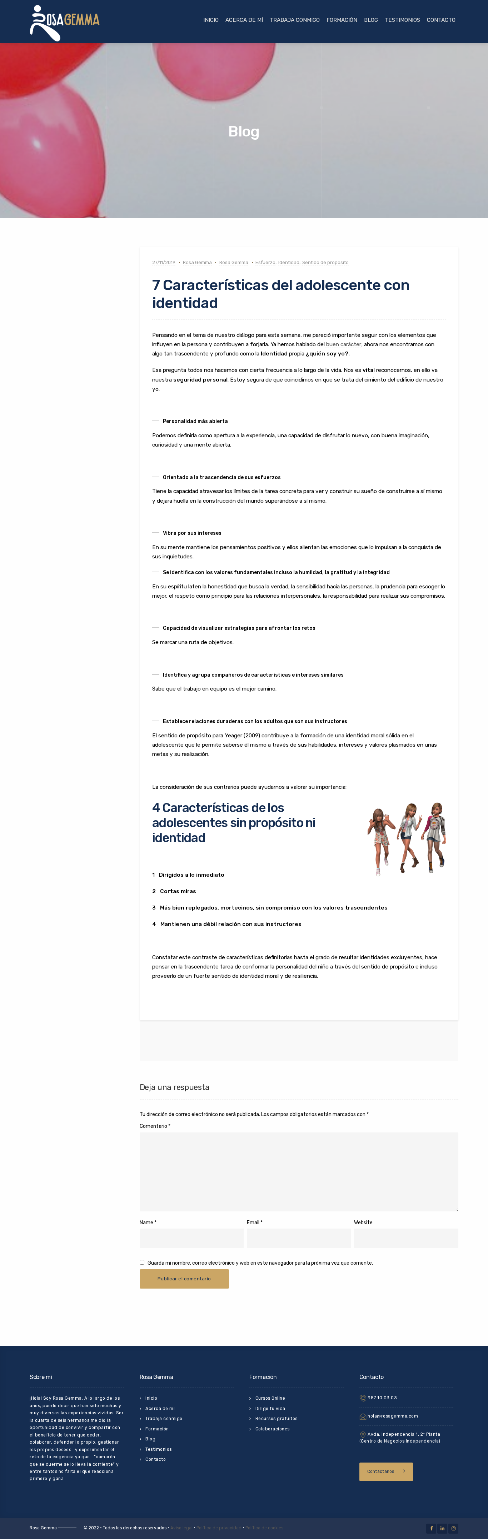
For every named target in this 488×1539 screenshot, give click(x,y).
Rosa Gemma (197, 262)
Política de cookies (264, 1527)
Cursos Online (270, 1398)
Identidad (288, 262)
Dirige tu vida (270, 1408)
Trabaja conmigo (295, 20)
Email (253, 1223)
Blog (371, 20)
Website (363, 1223)
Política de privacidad (218, 1527)
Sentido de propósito (325, 262)
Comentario (155, 1126)
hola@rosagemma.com (392, 1416)
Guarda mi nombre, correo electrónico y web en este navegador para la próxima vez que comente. (260, 1263)
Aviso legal (181, 1527)
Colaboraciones (272, 1428)
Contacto (441, 20)
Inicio (211, 20)
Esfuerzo (265, 262)
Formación (342, 20)
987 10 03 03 (382, 1397)
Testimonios (402, 20)
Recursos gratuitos (276, 1418)
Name (146, 1223)
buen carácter (343, 344)
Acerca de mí (244, 20)
